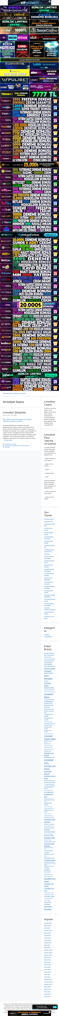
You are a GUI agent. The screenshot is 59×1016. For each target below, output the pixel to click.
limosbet (46, 681)
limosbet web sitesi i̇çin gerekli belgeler (50, 864)
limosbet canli (48, 703)
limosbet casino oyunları (48, 727)
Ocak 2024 (47, 967)
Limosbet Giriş (8, 445)
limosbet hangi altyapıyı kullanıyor (48, 788)
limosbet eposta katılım (48, 747)
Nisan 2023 (47, 989)
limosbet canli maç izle (48, 706)
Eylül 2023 (47, 977)
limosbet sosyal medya (49, 841)
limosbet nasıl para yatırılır (48, 810)
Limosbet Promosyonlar (10, 444)
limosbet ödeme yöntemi (48, 894)
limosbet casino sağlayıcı (48, 733)
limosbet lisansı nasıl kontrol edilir (49, 801)
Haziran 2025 (48, 930)
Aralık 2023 (47, 969)
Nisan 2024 (47, 960)
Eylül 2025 (47, 928)
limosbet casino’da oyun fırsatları (48, 741)
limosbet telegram (48, 850)
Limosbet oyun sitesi (49, 817)
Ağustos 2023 (48, 979)
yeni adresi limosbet (47, 903)
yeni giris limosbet (48, 907)
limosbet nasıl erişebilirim (49, 808)
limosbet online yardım (48, 815)
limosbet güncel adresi (49, 782)
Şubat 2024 (47, 964)
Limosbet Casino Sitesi (50, 737)
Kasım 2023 (47, 972)
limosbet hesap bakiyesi (48, 790)
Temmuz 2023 (48, 982)
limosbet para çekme (49, 824)
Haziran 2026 (48, 923)
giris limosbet (48, 664)
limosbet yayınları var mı (48, 876)
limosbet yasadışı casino (48, 874)
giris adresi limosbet (49, 660)
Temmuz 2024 (48, 952)
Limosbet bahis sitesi (49, 699)
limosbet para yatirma (49, 820)
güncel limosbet (48, 673)
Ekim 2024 (47, 945)
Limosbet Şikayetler (14, 412)
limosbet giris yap (49, 757)
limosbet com (47, 743)
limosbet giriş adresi (50, 767)
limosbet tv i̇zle (49, 858)
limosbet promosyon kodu (49, 831)
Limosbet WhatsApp (47, 869)
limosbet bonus (48, 701)
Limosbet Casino (48, 725)
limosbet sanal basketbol (48, 833)
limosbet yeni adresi (49, 885)
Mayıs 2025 (47, 933)
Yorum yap (7, 447)
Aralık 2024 (47, 940)
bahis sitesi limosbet (49, 655)
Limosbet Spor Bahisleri (49, 845)
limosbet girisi (47, 751)
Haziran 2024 (48, 955)
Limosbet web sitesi (49, 862)
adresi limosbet (49, 653)
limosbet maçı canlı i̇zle (48, 806)
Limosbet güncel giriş (49, 784)
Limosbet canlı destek (48, 715)
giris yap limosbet (49, 666)
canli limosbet (47, 657)
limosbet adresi (49, 688)
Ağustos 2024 (48, 950)
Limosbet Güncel (47, 772)
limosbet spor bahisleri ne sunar (49, 848)
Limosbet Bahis (48, 695)
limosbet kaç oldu (48, 795)
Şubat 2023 (47, 994)
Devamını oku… (8, 440)
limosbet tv (47, 852)
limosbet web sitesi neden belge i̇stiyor (49, 867)
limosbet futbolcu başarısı (49, 749)
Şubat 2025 (47, 935)
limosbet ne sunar (47, 813)
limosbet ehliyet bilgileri (48, 745)
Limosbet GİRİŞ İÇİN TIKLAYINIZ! (29, 60)
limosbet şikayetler (24, 445)
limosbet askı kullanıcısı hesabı (50, 691)
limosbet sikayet (49, 835)
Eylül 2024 (47, 947)
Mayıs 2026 (47, 925)
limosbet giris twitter (49, 754)
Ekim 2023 (47, 974)
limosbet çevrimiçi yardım (49, 892)
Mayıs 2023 (47, 986)
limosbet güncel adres (49, 777)
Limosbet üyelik (49, 896)
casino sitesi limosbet (49, 658)
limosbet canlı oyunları (48, 721)
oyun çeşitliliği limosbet (48, 898)
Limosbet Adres (47, 684)
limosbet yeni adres (50, 879)
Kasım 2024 (47, 942)
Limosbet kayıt (49, 792)
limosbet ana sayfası (49, 689)
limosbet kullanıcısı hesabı (49, 798)
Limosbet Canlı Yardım (49, 723)
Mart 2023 (47, 991)
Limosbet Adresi (49, 519)
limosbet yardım (47, 872)
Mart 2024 (47, 962)
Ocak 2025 (47, 937)
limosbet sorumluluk (48, 839)
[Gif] (29, 165)
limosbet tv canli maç (49, 855)
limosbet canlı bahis (49, 709)
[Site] (29, 101)
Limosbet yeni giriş (49, 889)
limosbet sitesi (49, 838)
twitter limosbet (47, 900)
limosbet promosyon (49, 827)
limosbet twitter (49, 860)
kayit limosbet (48, 677)
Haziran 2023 (48, 984)
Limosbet (47, 554)
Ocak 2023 (47, 996)
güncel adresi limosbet (49, 669)
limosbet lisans (15, 445)
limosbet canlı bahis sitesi (49, 711)
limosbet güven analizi (49, 785)
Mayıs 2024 (47, 957)
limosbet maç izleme (48, 803)
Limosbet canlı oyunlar (48, 719)
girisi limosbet (48, 662)
